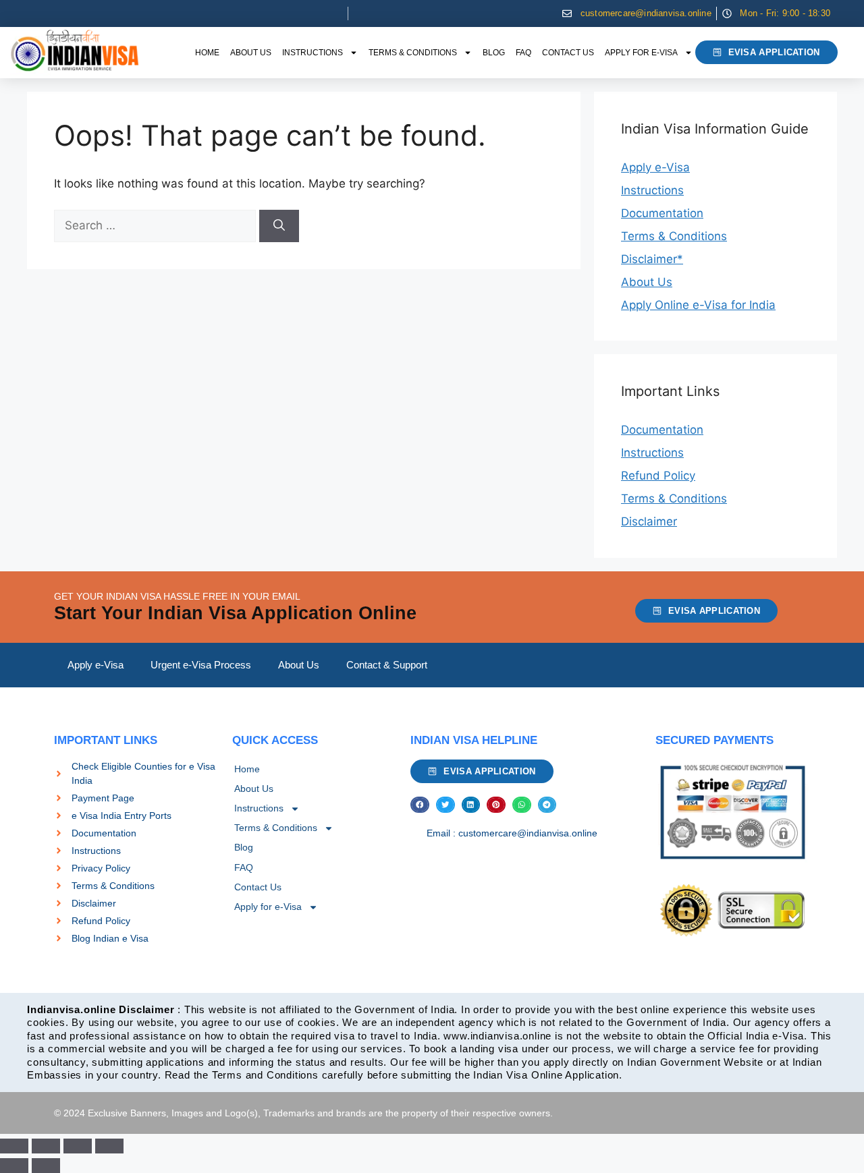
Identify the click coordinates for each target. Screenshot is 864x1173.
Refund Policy (658, 475)
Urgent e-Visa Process (201, 664)
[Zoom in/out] (14, 1146)
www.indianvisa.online (497, 1035)
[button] (419, 805)
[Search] (279, 226)
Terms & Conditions (413, 52)
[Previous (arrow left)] (14, 1165)
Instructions (312, 52)
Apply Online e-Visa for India (698, 305)
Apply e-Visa (655, 167)
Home (207, 52)
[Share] (77, 1146)
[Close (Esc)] (109, 1146)
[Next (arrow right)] (46, 1165)
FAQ (523, 52)
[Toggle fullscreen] (46, 1146)
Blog (494, 52)
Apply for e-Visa (641, 52)
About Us (250, 52)
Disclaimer (649, 521)
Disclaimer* (652, 259)
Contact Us (568, 52)
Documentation (662, 213)
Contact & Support (386, 664)
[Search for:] (156, 225)
